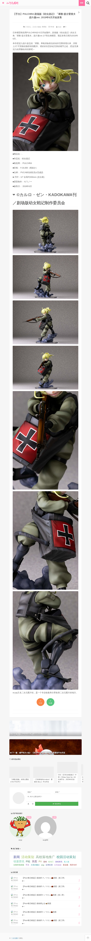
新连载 (65, 865)
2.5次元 (28, 27)
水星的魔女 (35, 865)
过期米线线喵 (18, 865)
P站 (28, 861)
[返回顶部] (88, 938)
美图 (34, 861)
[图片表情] (33, 804)
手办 (27, 865)
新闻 (16, 857)
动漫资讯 (18, 861)
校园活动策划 (66, 857)
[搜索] (88, 3)
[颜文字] (28, 804)
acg (42, 865)
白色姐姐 (57, 865)
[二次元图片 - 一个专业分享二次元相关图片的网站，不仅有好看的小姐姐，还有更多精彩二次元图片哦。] (12, 3)
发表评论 (57, 804)
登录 (81, 3)
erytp (59, 27)
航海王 (51, 862)
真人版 (66, 862)
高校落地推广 (45, 857)
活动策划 (27, 857)
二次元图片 (15, 938)
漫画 (45, 862)
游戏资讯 (58, 862)
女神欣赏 (49, 865)
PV (40, 861)
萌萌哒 (44, 27)
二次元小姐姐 (36, 27)
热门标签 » (16, 849)
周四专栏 (73, 865)
